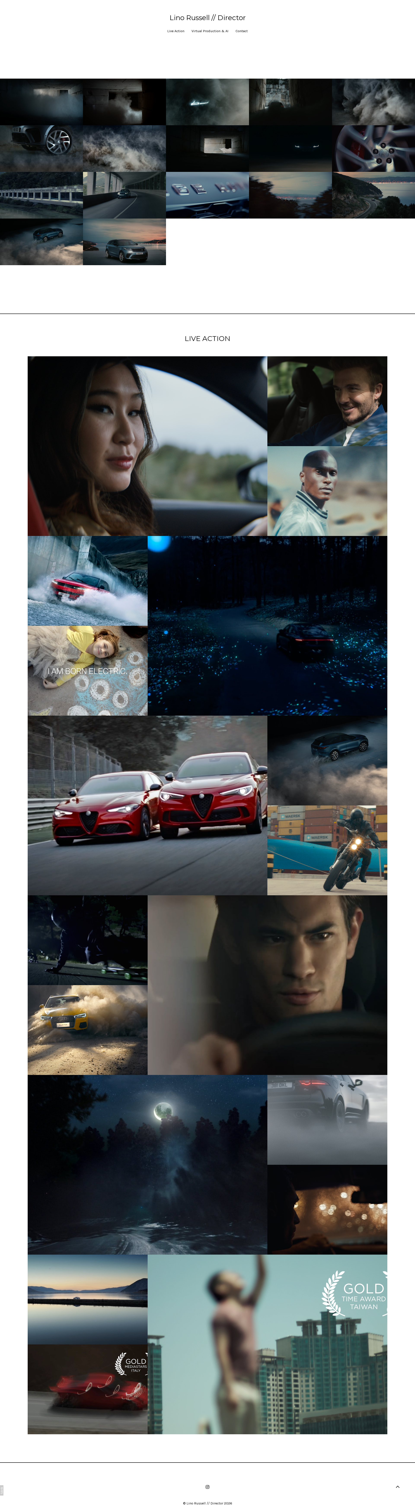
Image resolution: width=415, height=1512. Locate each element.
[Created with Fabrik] (1, 1490)
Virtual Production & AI (210, 31)
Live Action (175, 31)
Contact (242, 31)
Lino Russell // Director (205, 1503)
